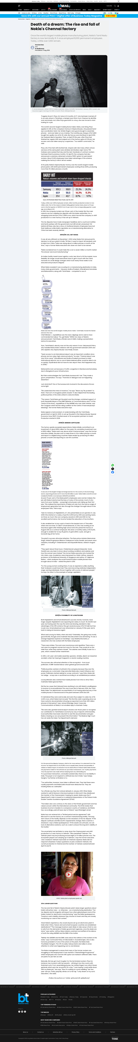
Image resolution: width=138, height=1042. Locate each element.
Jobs (71, 999)
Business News (21, 19)
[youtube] (22, 1012)
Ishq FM (96, 1)
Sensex (44, 1015)
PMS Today (71, 13)
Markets (26, 10)
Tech (89, 10)
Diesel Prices (62, 13)
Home (20, 10)
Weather (45, 13)
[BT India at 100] (104, 13)
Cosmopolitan (73, 1)
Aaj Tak (100, 1)
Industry (97, 10)
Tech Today (64, 997)
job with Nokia (46, 500)
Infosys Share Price (111, 1022)
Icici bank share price (59, 1025)
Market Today (46, 997)
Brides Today (90, 1)
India (84, 10)
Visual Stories (94, 997)
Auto (65, 999)
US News (34, 13)
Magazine (35, 10)
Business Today (36, 1)
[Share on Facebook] (112, 472)
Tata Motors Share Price (48, 1007)
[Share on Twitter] (112, 469)
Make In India (63, 10)
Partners (112, 1032)
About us (25, 1032)
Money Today (107, 10)
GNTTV (105, 1)
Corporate (84, 997)
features (33, 19)
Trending (103, 997)
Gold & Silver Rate (74, 10)
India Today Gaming (64, 1)
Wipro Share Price (73, 1025)
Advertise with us (57, 1032)
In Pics (40, 13)
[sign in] (118, 5)
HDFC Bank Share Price (81, 1007)
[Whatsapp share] (112, 465)
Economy (55, 997)
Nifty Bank (59, 1015)
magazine (28, 19)
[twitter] (25, 1012)
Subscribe (109, 6)
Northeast (56, 1)
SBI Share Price (46, 1025)
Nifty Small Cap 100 (70, 1015)
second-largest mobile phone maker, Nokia (65, 127)
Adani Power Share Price (65, 1007)
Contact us (40, 1032)
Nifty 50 (51, 1015)
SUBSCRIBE (110, 16)
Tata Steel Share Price (96, 1007)
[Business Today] (64, 5)
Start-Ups (44, 999)
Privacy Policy (75, 1032)
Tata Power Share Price (87, 1025)
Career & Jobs (26, 13)
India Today (49, 1)
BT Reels (78, 13)
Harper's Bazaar (81, 1)
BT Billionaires (52, 10)
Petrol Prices (53, 13)
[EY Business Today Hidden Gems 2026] (116, 13)
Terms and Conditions (95, 1032)
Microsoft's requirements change (69, 821)
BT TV (43, 10)
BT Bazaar (43, 1)
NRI (19, 13)
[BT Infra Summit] (110, 13)
